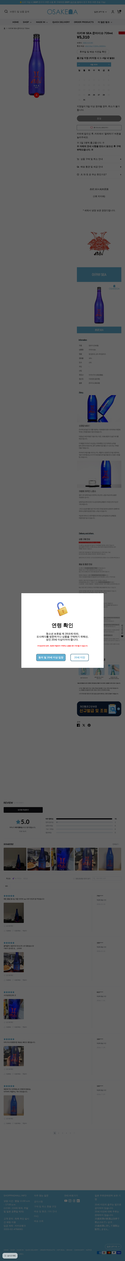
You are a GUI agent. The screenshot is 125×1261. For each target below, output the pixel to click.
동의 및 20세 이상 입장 (50, 657)
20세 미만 (79, 657)
